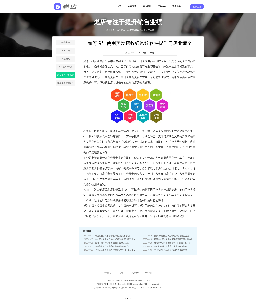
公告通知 (65, 42)
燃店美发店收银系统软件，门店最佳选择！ (172, 243)
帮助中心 (162, 6)
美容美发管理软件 (65, 83)
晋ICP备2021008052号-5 (107, 284)
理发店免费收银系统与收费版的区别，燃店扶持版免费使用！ (121, 250)
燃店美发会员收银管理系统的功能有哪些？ (113, 236)
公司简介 (121, 273)
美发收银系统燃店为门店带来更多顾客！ (171, 246)
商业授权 (147, 6)
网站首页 (107, 273)
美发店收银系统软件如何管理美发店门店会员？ (115, 239)
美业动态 (65, 59)
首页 (119, 6)
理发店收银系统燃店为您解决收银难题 (170, 250)
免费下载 (132, 6)
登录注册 (197, 6)
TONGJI (128, 298)
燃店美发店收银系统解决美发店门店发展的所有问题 (176, 239)
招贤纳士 (135, 273)
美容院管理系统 (65, 67)
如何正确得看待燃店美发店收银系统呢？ (112, 243)
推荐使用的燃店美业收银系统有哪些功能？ (172, 236)
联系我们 (176, 6)
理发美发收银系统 (65, 75)
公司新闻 (65, 50)
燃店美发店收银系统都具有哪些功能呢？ (112, 246)
